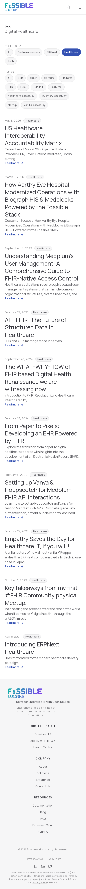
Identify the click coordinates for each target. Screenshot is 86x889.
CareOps (49, 78)
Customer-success (29, 52)
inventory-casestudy (54, 96)
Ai (9, 52)
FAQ (43, 818)
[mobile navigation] (79, 7)
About (43, 766)
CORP (33, 78)
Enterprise (43, 780)
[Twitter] (50, 867)
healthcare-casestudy (21, 96)
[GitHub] (36, 867)
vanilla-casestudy (34, 105)
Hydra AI (43, 832)
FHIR (10, 87)
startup (12, 105)
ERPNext (52, 52)
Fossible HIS (43, 734)
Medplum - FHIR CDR (43, 741)
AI (9, 78)
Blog (43, 812)
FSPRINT (38, 87)
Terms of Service (34, 859)
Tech (11, 61)
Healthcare (71, 52)
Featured (56, 87)
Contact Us (43, 786)
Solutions (43, 773)
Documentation (43, 805)
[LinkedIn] (43, 867)
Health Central (43, 747)
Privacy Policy (53, 859)
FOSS (23, 87)
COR (20, 78)
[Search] (68, 7)
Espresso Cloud (43, 825)
